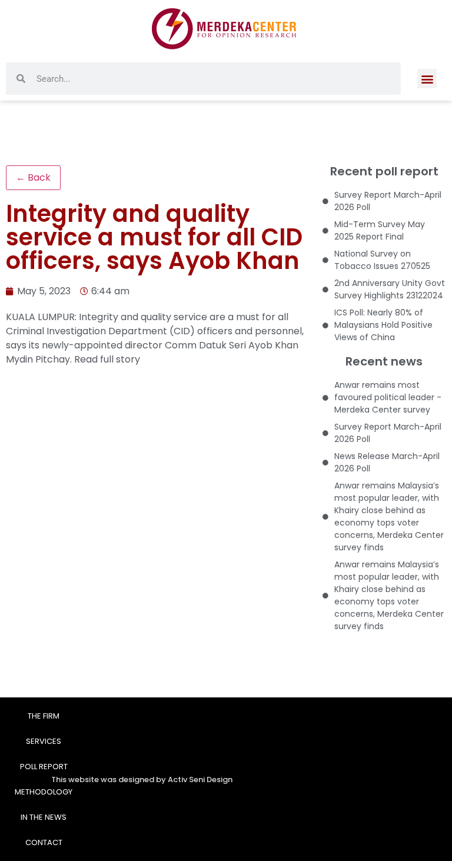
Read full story (107, 359)
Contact (43, 842)
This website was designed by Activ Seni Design (141, 779)
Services (43, 741)
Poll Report (44, 766)
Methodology (43, 791)
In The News (44, 817)
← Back (33, 177)
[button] (427, 78)
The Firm (43, 716)
